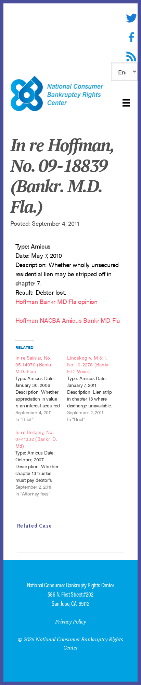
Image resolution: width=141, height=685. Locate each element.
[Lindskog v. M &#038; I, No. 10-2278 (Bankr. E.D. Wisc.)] (93, 388)
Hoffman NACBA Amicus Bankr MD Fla (67, 320)
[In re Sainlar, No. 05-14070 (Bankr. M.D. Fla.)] (41, 388)
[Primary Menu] (126, 102)
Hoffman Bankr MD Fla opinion (56, 301)
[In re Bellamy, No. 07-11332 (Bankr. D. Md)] (41, 463)
